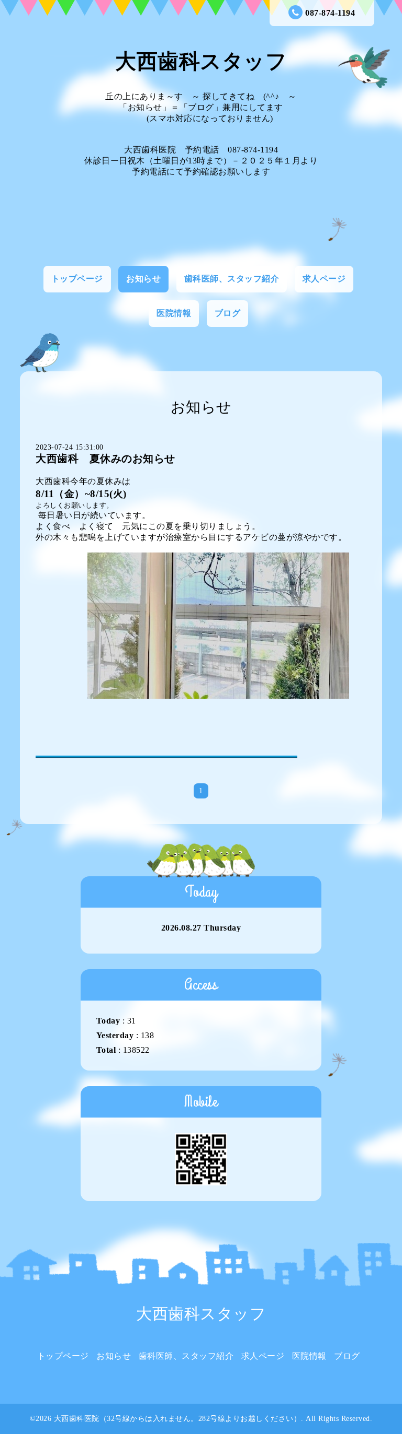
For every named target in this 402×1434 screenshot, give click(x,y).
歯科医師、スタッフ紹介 (232, 278)
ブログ (228, 313)
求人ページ (324, 278)
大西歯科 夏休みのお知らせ (105, 458)
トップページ (77, 278)
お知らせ (143, 278)
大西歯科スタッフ (201, 61)
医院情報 (174, 313)
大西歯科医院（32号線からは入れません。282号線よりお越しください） (178, 1419)
